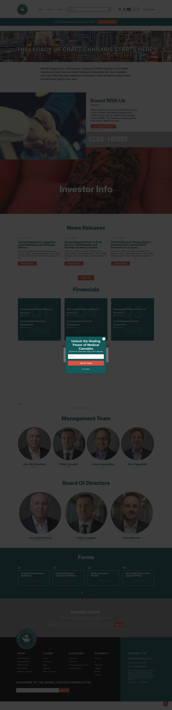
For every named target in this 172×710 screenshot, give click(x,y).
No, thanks (86, 369)
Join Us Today (86, 363)
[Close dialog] (103, 338)
